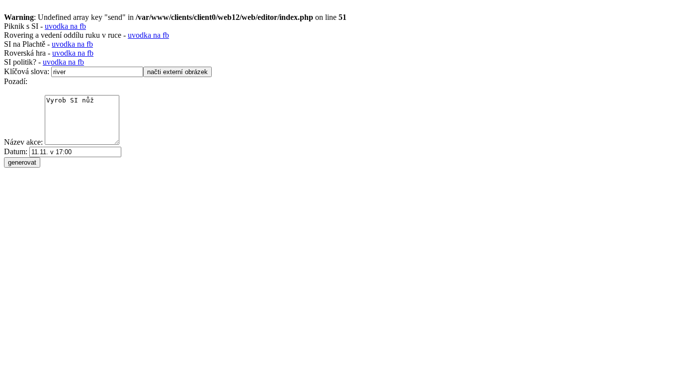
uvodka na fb (65, 26)
